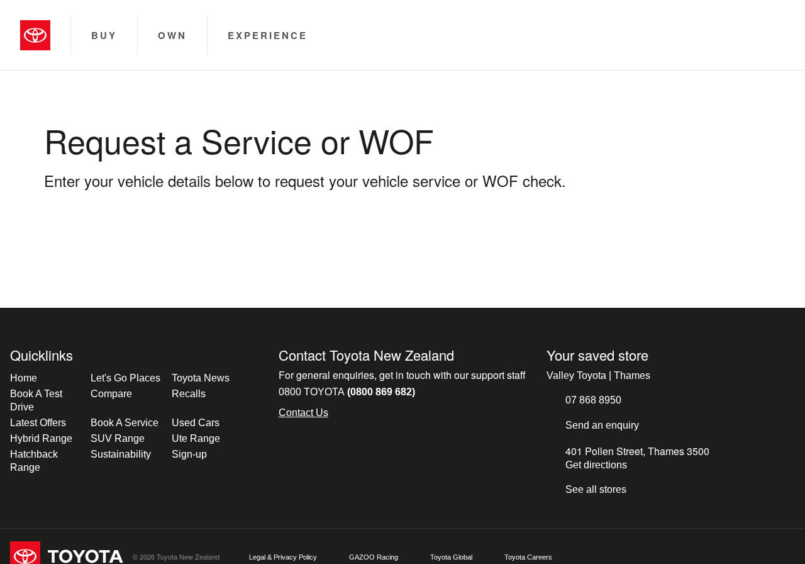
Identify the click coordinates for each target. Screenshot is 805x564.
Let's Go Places (125, 378)
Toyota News (201, 378)
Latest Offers (38, 422)
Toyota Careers (528, 557)
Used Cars (195, 422)
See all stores (595, 489)
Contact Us (303, 412)
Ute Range (196, 438)
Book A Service (124, 422)
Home (23, 378)
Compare (111, 393)
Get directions (596, 465)
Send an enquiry (602, 425)
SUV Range (118, 438)
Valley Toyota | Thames (598, 375)
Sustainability (121, 454)
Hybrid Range (41, 438)
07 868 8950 (593, 400)
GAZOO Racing (373, 557)
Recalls (189, 393)
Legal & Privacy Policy (283, 557)
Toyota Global (451, 557)
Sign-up (189, 454)
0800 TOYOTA (347, 391)
